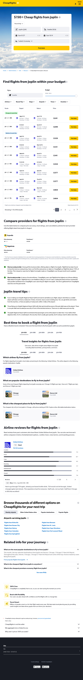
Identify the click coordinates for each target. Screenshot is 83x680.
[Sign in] (75, 4)
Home (4, 70)
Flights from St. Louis (48, 525)
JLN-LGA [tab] (50, 332)
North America (12, 70)
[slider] (76, 96)
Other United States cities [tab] (28, 512)
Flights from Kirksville (11, 522)
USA (20, 70)
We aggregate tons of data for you (16, 628)
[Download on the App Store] (46, 667)
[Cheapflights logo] (9, 3)
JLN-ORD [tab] (33, 332)
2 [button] (61, 210)
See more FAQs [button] (41, 572)
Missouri (25, 70)
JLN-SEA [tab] (24, 332)
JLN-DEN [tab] (42, 332)
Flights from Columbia (11, 531)
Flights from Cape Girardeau (51, 528)
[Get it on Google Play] (37, 667)
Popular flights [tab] (63, 512)
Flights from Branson (48, 522)
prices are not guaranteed (44, 618)
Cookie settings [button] (35, 661)
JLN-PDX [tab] (59, 332)
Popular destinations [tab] (47, 512)
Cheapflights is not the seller (14, 624)
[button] (60, 17)
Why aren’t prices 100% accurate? (16, 632)
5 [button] (74, 210)
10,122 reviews (18, 448)
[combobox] (19, 24)
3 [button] (65, 210)
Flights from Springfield (12, 534)
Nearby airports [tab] (11, 512)
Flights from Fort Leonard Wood (52, 531)
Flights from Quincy (10, 528)
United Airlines (18, 442)
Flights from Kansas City (12, 525)
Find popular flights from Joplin (14, 560)
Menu (80, 2)
